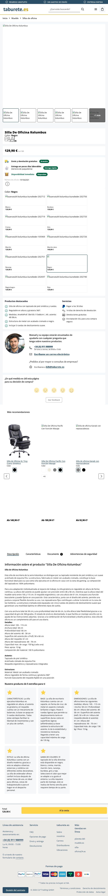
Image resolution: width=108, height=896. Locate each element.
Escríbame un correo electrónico (52, 354)
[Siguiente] (101, 476)
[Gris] (55, 470)
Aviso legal (100, 892)
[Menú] (96, 9)
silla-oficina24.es (80, 849)
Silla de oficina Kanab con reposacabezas (87, 462)
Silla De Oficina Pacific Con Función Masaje (53, 462)
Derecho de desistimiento (94, 888)
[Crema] (49, 470)
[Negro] (14, 470)
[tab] (13, 554)
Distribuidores (63, 845)
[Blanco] (9, 470)
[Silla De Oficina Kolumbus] (54, 65)
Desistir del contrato (15, 890)
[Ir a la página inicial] (16, 9)
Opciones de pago (38, 836)
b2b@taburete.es (55, 367)
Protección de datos (85, 892)
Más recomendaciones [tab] (18, 412)
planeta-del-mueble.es (80, 840)
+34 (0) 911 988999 (43, 346)
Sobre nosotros (61, 834)
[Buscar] (82, 9)
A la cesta (64, 810)
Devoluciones (36, 846)
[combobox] (64, 9)
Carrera (60, 840)
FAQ (31, 832)
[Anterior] (6, 476)
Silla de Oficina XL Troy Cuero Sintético (17, 462)
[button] (7, 184)
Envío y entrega (37, 841)
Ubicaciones (62, 850)
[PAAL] (11, 139)
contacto (19, 857)
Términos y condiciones (70, 888)
